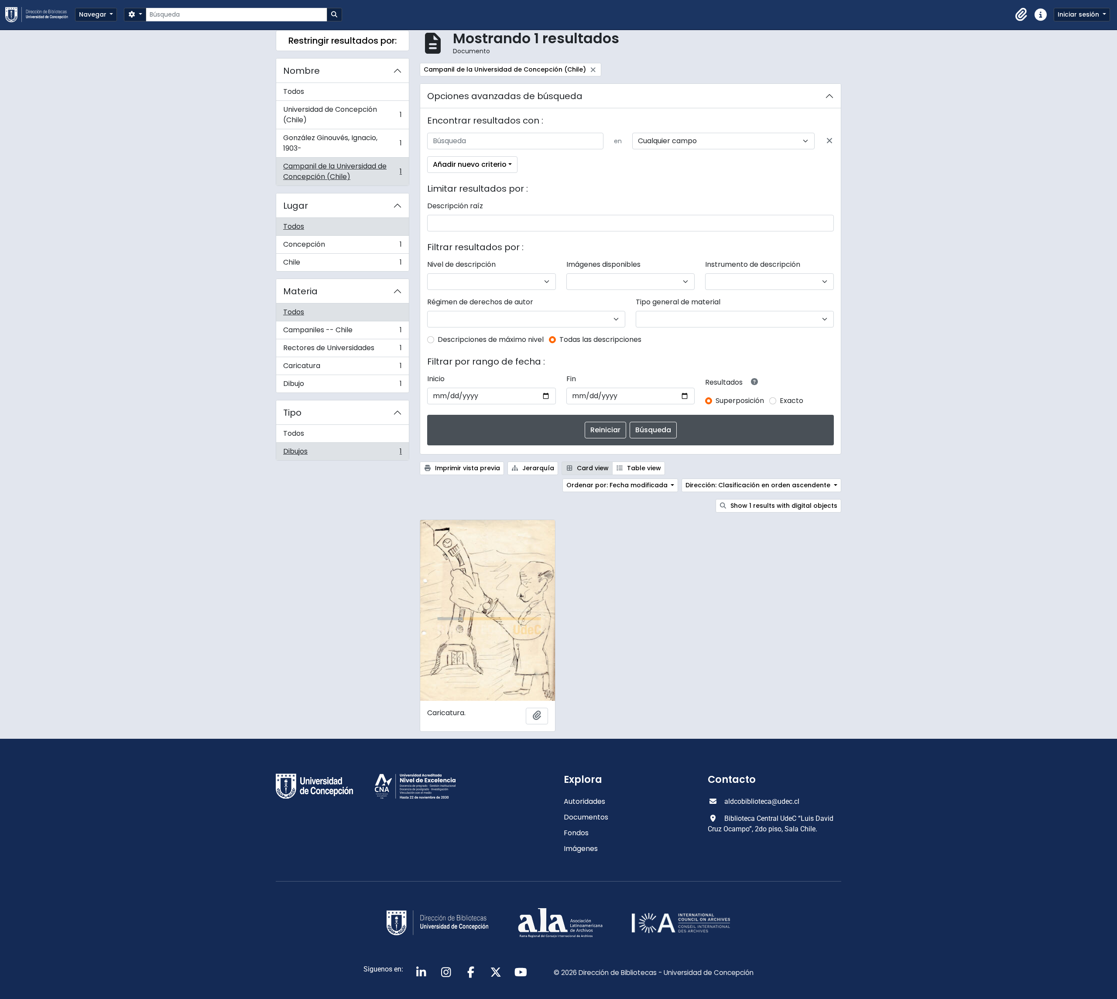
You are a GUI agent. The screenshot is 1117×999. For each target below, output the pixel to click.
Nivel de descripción (461, 264)
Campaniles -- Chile (342, 332)
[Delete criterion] (829, 141)
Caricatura (342, 368)
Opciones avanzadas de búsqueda (504, 96)
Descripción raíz (455, 206)
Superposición (740, 401)
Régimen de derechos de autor (480, 302)
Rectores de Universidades (342, 350)
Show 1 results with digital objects (783, 505)
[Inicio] (40, 14)
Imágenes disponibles (603, 264)
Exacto (791, 401)
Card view (592, 468)
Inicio (436, 379)
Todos (293, 91)
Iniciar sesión (1079, 14)
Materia (300, 291)
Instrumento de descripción (752, 264)
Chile (342, 264)
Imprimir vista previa (466, 468)
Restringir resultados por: (342, 40)
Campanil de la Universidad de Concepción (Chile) (342, 171)
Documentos (586, 817)
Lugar (295, 206)
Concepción (342, 246)
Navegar (93, 14)
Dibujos (342, 453)
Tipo (292, 412)
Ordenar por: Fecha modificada (617, 485)
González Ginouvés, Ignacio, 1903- (342, 143)
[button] (1021, 14)
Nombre (301, 71)
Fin (571, 379)
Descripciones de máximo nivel (491, 339)
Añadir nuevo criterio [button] (470, 164)
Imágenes (581, 849)
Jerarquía (537, 468)
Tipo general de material (678, 302)
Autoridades (584, 801)
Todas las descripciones (600, 339)
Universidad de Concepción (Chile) (342, 114)
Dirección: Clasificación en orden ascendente (758, 485)
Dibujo (342, 386)
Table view (643, 468)
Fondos (576, 833)
